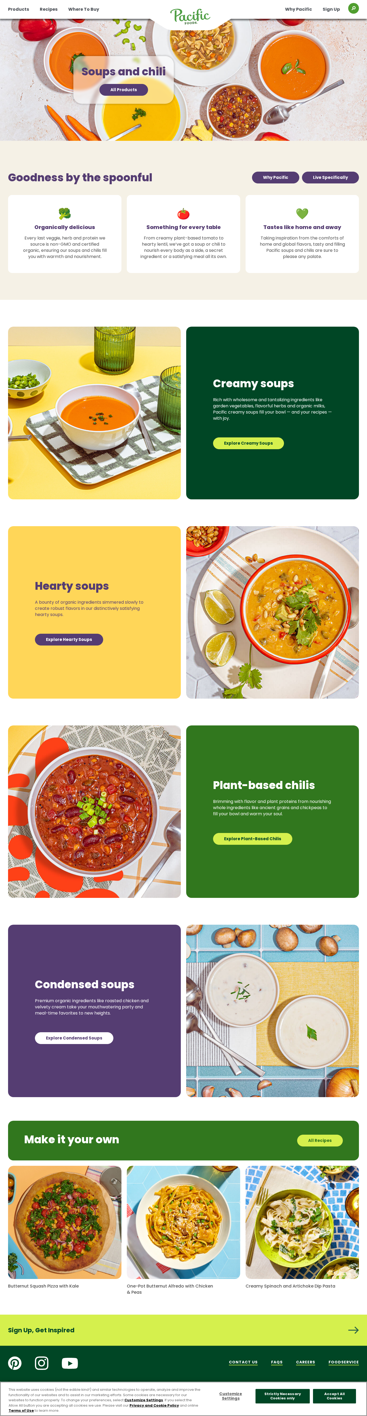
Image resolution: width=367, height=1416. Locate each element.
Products (18, 9)
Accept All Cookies (334, 1396)
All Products (123, 90)
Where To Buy (83, 9)
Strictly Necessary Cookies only (282, 1396)
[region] (183, 1399)
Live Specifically (330, 177)
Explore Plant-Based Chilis (252, 839)
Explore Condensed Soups (74, 1038)
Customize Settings (143, 1400)
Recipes (48, 9)
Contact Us (243, 1362)
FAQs (277, 1362)
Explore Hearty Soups (69, 639)
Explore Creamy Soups (248, 443)
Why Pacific (298, 9)
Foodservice (344, 1362)
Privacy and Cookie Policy (154, 1405)
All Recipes (320, 1140)
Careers (305, 1362)
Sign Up (331, 9)
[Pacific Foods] (197, 19)
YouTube (70, 1363)
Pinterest (14, 1363)
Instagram (41, 1363)
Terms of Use (21, 1410)
